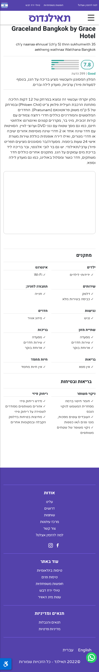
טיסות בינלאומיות (49, 570)
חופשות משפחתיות (53, 5)
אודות (49, 493)
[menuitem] (85, 650)
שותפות (49, 515)
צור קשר (49, 528)
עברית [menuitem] (68, 650)
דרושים (49, 508)
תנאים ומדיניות (49, 613)
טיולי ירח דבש (33, 5)
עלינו (49, 502)
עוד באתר (49, 561)
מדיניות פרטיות (49, 629)
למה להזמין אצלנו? (87, 5)
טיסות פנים (49, 577)
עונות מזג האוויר (49, 597)
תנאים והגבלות (49, 622)
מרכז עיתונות (49, 522)
